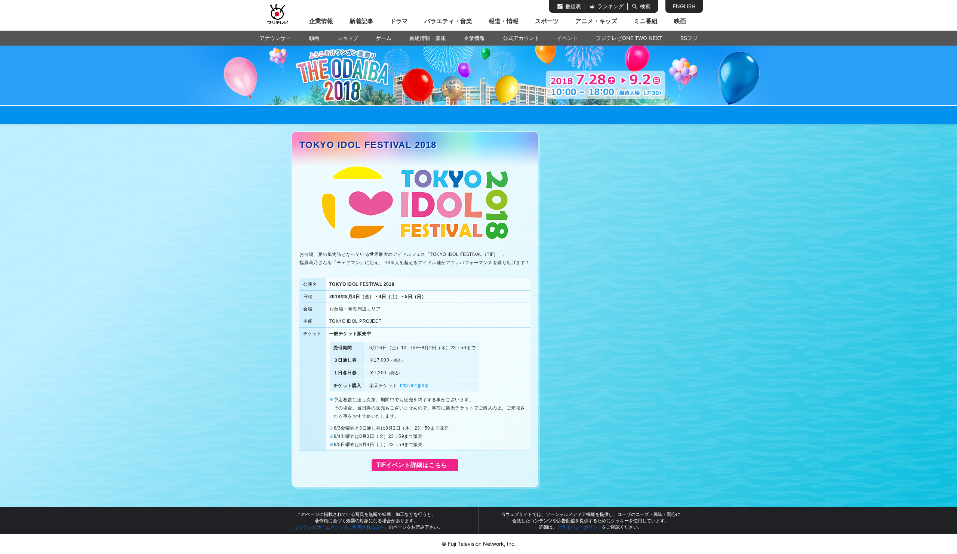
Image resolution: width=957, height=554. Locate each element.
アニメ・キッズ (596, 21)
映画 (680, 21)
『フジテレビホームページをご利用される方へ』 (339, 527)
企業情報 (321, 21)
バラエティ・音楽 (448, 21)
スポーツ (547, 21)
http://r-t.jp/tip (414, 385)
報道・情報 (503, 21)
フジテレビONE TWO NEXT (629, 38)
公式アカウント (521, 38)
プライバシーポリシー (579, 527)
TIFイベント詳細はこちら (411, 465)
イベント (567, 38)
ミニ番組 (646, 21)
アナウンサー (275, 38)
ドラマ (399, 21)
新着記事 (361, 21)
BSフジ (689, 38)
